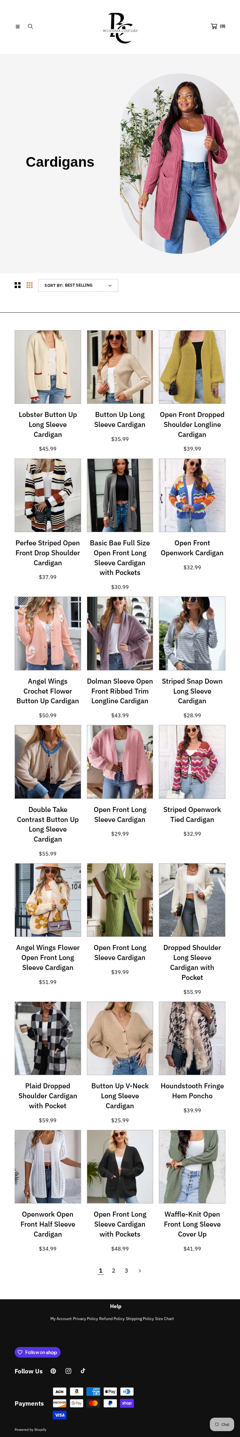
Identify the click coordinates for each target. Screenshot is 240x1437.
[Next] (139, 1270)
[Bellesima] (120, 26)
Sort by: (54, 285)
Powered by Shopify (30, 1429)
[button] (17, 26)
